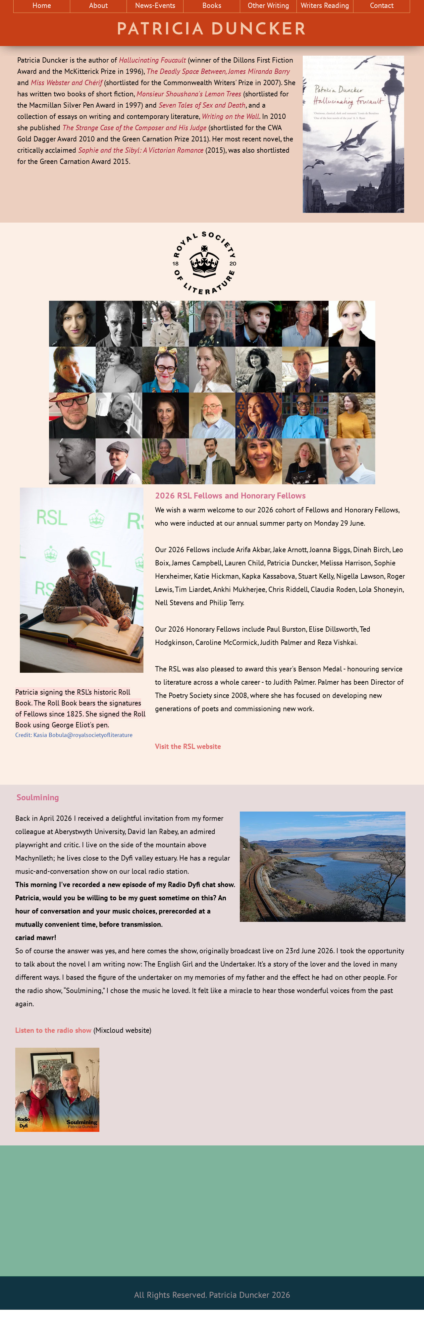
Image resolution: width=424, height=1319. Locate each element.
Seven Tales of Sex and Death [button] (202, 105)
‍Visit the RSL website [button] (188, 746)
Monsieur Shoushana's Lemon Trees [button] (188, 93)
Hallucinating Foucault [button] (152, 60)
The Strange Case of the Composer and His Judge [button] (134, 127)
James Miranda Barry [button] (259, 71)
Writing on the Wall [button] (230, 116)
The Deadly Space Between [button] (186, 71)
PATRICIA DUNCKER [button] (212, 30)
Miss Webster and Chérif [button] (67, 82)
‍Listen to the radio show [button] (53, 1030)
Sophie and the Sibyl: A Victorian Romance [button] (140, 150)
